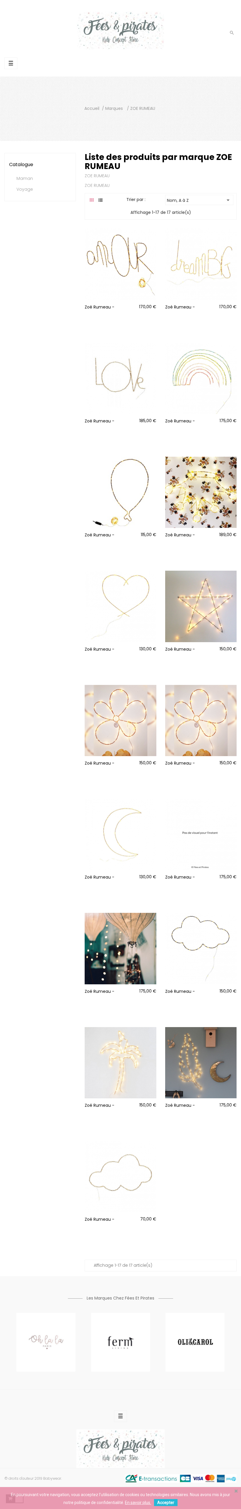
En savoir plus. (138, 1502)
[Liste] (100, 200)
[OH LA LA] (46, 1342)
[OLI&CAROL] (195, 1342)
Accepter (165, 1502)
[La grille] (91, 200)
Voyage (24, 189)
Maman (24, 178)
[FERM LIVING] (120, 1342)
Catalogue (21, 164)
